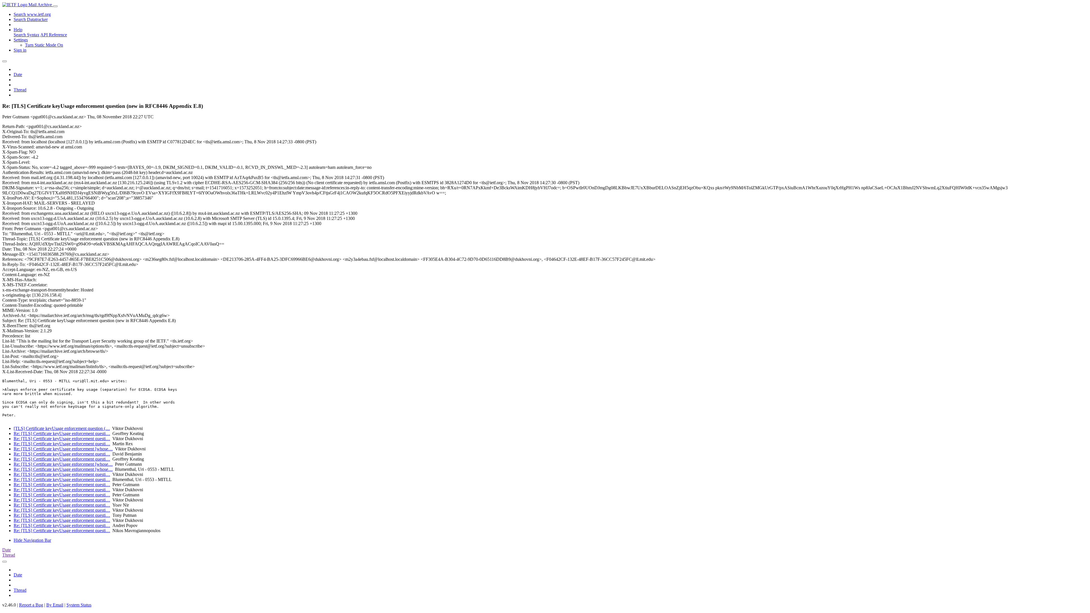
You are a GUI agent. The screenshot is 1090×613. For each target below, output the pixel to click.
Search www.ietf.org (32, 14)
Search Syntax (26, 34)
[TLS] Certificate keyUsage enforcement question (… (62, 428)
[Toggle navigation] (55, 6)
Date (18, 74)
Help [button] (18, 29)
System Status (78, 604)
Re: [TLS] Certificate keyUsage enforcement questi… (62, 433)
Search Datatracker (31, 19)
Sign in (20, 50)
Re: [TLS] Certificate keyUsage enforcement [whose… (63, 448)
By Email (54, 604)
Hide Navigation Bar (32, 540)
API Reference (53, 34)
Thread (20, 89)
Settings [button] (21, 39)
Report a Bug (31, 604)
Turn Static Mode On (44, 45)
